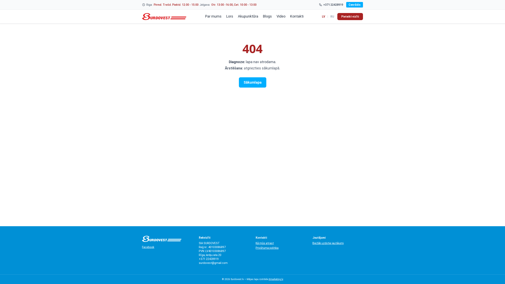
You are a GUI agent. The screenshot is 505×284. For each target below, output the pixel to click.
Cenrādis (355, 4)
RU (332, 16)
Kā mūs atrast (265, 243)
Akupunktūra (248, 16)
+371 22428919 (333, 4)
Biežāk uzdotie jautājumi (328, 243)
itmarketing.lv (276, 279)
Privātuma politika (267, 247)
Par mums (213, 16)
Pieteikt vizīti (350, 16)
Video (281, 16)
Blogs (267, 16)
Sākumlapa (253, 82)
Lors (229, 16)
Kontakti (297, 16)
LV (323, 16)
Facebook (148, 247)
